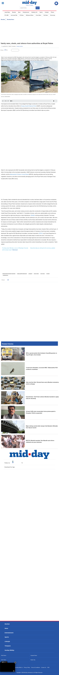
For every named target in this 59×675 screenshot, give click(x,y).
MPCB (41, 233)
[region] (29, 32)
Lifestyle (47, 12)
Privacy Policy (27, 667)
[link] (3, 662)
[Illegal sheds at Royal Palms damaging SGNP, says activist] (7, 667)
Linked (9, 50)
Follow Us (16, 50)
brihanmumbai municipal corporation (9, 273)
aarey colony (36, 273)
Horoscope (52, 15)
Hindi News (3, 655)
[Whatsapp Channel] (11, 53)
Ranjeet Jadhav (20, 46)
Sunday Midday (9, 650)
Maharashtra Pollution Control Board (19, 174)
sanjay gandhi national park (22, 273)
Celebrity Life (34, 12)
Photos (52, 12)
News (19, 12)
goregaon (30, 273)
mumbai (48, 273)
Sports (41, 12)
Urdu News (3, 659)
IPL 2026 (6, 15)
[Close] (15, 662)
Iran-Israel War (14, 15)
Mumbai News (10, 19)
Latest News (7, 12)
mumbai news (5, 275)
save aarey (43, 273)
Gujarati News (34, 655)
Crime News (38, 15)
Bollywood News (29, 15)
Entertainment (26, 12)
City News (45, 15)
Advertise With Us (19, 667)
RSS (48, 667)
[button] (6, 3)
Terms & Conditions (35, 667)
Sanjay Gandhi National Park (28, 106)
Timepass (8, 646)
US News (22, 15)
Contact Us (43, 667)
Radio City (33, 659)
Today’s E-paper (29, 5)
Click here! (15, 250)
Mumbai (14, 12)
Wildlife (33, 215)
